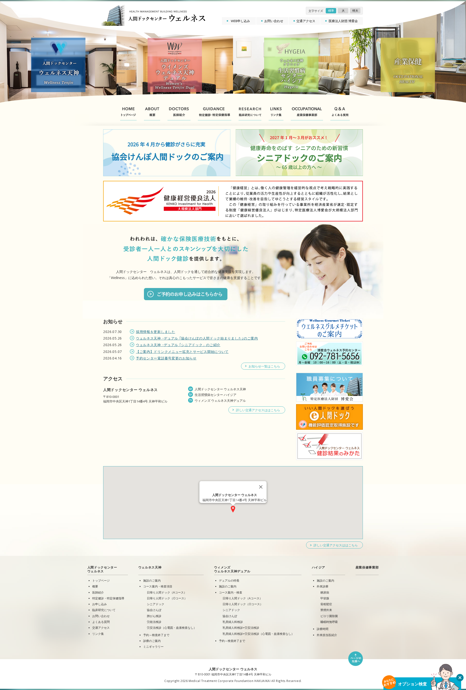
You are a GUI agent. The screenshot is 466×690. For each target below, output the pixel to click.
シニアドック (155, 604)
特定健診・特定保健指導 (108, 598)
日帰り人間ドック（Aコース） (167, 592)
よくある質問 (101, 622)
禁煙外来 (326, 610)
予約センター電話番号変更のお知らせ (166, 358)
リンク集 (98, 634)
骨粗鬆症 (326, 604)
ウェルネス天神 (150, 567)
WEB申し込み (240, 21)
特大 (355, 11)
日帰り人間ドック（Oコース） (167, 598)
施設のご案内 (152, 580)
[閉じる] (460, 677)
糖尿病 (324, 592)
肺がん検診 (154, 616)
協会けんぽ (154, 610)
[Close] (261, 487)
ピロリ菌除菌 (329, 616)
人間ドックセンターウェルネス (102, 569)
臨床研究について (104, 610)
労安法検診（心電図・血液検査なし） (171, 627)
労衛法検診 (154, 622)
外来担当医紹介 (327, 635)
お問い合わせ (273, 21)
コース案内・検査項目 (157, 586)
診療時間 (322, 629)
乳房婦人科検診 (233, 622)
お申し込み (99, 604)
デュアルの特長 (229, 580)
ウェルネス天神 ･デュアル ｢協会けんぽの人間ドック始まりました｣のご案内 (197, 338)
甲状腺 (324, 598)
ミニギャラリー (153, 646)
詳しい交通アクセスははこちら (258, 410)
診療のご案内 (152, 641)
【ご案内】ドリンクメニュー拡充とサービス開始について (182, 351)
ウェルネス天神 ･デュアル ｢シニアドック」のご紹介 (178, 344)
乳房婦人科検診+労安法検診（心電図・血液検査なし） (258, 634)
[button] (233, 509)
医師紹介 (98, 592)
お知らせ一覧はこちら (264, 366)
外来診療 (322, 586)
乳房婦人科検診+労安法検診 (241, 627)
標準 (331, 11)
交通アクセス (305, 21)
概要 (95, 586)
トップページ (101, 580)
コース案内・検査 (230, 592)
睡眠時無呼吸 (329, 622)
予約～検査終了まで (156, 635)
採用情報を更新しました (155, 331)
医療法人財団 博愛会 (343, 21)
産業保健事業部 (367, 567)
